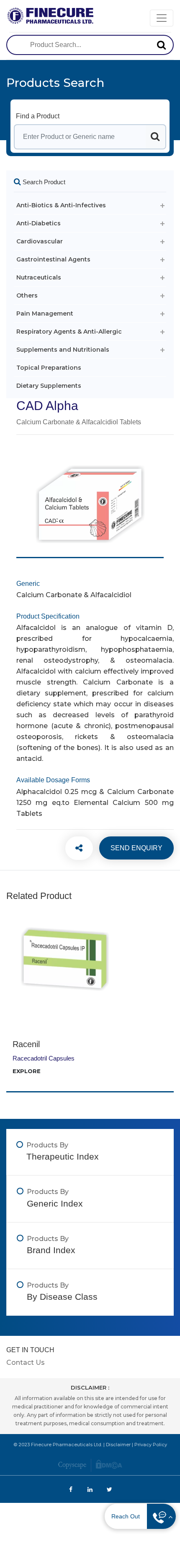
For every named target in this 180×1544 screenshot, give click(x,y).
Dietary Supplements (48, 385)
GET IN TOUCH (30, 1349)
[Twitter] (74, 848)
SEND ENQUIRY (136, 848)
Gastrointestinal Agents (53, 259)
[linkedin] (74, 848)
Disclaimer (118, 1444)
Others (27, 295)
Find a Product (37, 116)
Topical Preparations (48, 367)
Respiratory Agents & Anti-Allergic (69, 331)
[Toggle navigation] (161, 18)
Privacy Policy (150, 1444)
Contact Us (25, 1362)
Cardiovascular (39, 241)
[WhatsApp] (74, 848)
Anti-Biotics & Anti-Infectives (61, 205)
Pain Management (44, 313)
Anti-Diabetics (38, 223)
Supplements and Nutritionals (62, 349)
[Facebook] (74, 848)
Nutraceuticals (38, 277)
